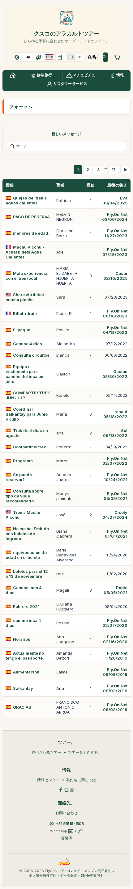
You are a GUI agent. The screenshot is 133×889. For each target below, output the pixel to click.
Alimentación (26, 671)
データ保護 (68, 876)
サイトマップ (84, 871)
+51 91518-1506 (70, 823)
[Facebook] (61, 789)
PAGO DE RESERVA (31, 216)
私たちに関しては (81, 780)
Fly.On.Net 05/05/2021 (115, 496)
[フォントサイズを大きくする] (90, 57)
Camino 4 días (27, 343)
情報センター (48, 780)
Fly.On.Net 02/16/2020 (115, 639)
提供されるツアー (46, 752)
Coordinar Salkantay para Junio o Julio (27, 414)
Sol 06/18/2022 (115, 433)
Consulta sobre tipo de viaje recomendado (24, 496)
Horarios (21, 639)
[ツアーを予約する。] (117, 57)
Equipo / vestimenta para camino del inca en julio (24, 374)
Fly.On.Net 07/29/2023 (114, 252)
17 (114, 169)
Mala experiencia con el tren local (26, 276)
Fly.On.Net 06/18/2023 (115, 313)
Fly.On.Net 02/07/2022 (114, 461)
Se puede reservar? (19, 477)
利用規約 (104, 871)
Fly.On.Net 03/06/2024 (114, 217)
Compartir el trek (29, 446)
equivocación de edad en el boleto (26, 555)
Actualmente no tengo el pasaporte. (25, 655)
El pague (21, 329)
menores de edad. (31, 233)
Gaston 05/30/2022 (114, 374)
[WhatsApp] (72, 789)
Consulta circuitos (31, 355)
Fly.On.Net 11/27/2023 (115, 233)
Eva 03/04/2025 (114, 200)
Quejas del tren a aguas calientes (26, 200)
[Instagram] (66, 789)
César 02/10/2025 (115, 276)
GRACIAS (22, 707)
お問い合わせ (66, 813)
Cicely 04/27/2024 (114, 515)
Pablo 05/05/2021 (115, 590)
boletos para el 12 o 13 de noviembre (27, 574)
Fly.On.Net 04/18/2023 (115, 330)
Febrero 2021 (26, 606)
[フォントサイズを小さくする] (95, 57)
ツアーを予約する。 (84, 752)
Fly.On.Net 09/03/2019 (115, 688)
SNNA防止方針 (92, 876)
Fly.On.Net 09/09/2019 (115, 672)
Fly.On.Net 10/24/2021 (115, 477)
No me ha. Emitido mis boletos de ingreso (27, 533)
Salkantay (23, 688)
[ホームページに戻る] (12, 75)
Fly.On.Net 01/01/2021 (116, 534)
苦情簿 (66, 838)
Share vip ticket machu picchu (25, 297)
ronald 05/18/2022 (115, 414)
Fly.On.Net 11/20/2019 (116, 655)
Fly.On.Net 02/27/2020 (114, 623)
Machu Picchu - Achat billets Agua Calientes (25, 252)
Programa (23, 460)
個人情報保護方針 (42, 876)
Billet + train (25, 313)
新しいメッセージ (66, 134)
